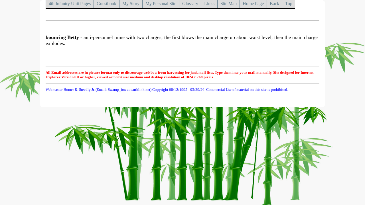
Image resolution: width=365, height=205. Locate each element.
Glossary (190, 3)
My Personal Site (160, 3)
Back (274, 3)
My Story (130, 3)
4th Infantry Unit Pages (70, 3)
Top (288, 3)
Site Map (228, 3)
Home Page (253, 3)
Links (209, 3)
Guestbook (106, 3)
